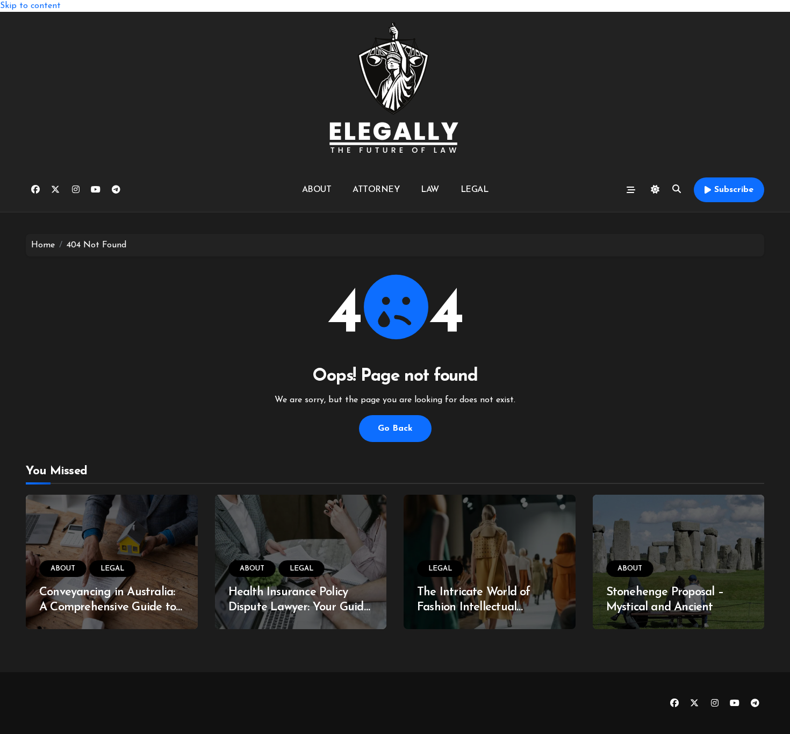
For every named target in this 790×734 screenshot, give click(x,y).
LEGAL (475, 190)
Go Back (395, 428)
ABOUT (317, 190)
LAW (430, 190)
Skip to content (30, 6)
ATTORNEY (376, 190)
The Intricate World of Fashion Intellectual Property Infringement (474, 607)
